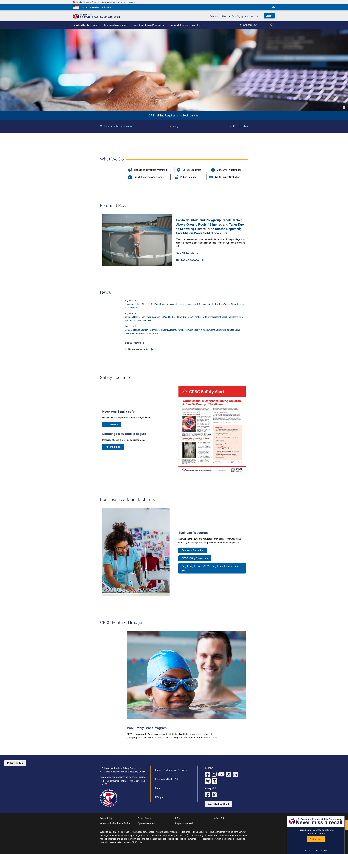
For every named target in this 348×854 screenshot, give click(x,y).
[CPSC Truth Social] (215, 781)
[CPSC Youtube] (222, 774)
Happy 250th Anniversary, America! (96, 7)
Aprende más (113, 446)
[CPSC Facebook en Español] (208, 795)
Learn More (112, 424)
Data (157, 788)
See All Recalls (185, 253)
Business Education (192, 550)
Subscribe (315, 839)
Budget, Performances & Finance (171, 770)
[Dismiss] (273, 7)
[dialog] (316, 835)
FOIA (177, 818)
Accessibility (106, 818)
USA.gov (159, 797)
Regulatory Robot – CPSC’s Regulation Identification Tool (210, 568)
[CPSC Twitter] (229, 774)
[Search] (271, 24)
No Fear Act (218, 818)
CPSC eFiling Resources (195, 558)
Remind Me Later (320, 851)
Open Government (147, 823)
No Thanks (309, 851)
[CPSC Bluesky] (208, 781)
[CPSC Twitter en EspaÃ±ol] (215, 795)
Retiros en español (188, 260)
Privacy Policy (144, 818)
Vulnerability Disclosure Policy (115, 823)
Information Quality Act (166, 778)
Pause (344, 107)
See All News (133, 342)
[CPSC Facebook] (208, 774)
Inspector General (184, 823)
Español (269, 16)
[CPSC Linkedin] (236, 774)
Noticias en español (137, 349)
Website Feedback (218, 804)
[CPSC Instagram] (215, 774)
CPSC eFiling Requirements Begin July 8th (174, 115)
